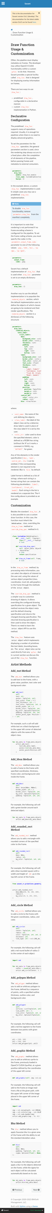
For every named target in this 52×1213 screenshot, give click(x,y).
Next (35, 1190)
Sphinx (23, 1206)
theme (35, 1206)
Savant (27, 4)
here (34, 22)
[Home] (12, 30)
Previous (18, 1190)
